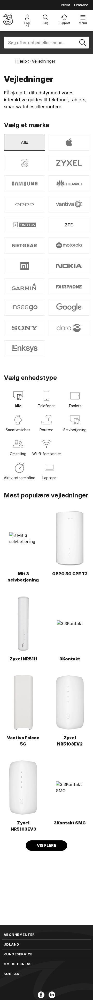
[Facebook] (41, 994)
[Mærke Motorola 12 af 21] (69, 245)
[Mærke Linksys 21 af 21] (24, 348)
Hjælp (21, 61)
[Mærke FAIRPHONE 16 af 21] (69, 286)
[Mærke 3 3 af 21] (24, 163)
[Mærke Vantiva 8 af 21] (69, 204)
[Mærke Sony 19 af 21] (24, 328)
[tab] (18, 401)
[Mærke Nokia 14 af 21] (69, 266)
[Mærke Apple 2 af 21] (69, 142)
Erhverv (81, 5)
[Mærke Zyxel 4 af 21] (69, 163)
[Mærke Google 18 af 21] (69, 307)
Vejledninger (44, 61)
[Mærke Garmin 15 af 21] (24, 286)
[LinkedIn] (52, 994)
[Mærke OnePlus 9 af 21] (24, 225)
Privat (65, 5)
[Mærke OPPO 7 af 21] (24, 204)
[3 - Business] (8, 20)
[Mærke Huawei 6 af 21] (69, 183)
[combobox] (46, 42)
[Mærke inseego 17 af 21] (24, 307)
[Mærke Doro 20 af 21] (69, 328)
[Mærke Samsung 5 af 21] (24, 183)
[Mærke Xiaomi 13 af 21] (24, 266)
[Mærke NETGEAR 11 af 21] (24, 245)
